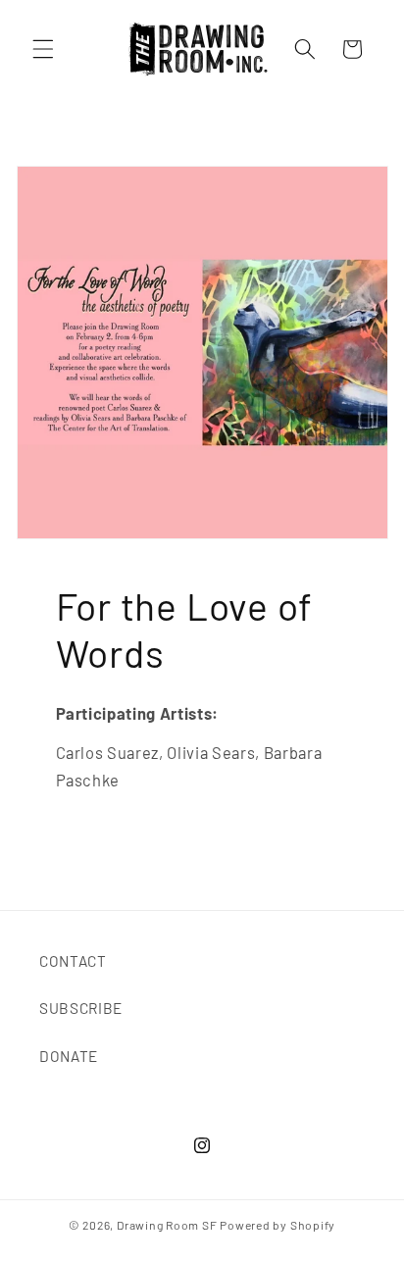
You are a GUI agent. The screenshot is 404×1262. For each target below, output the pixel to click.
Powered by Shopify (277, 1225)
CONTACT (73, 961)
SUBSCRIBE (81, 1008)
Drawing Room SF (167, 1225)
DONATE (68, 1056)
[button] (43, 49)
